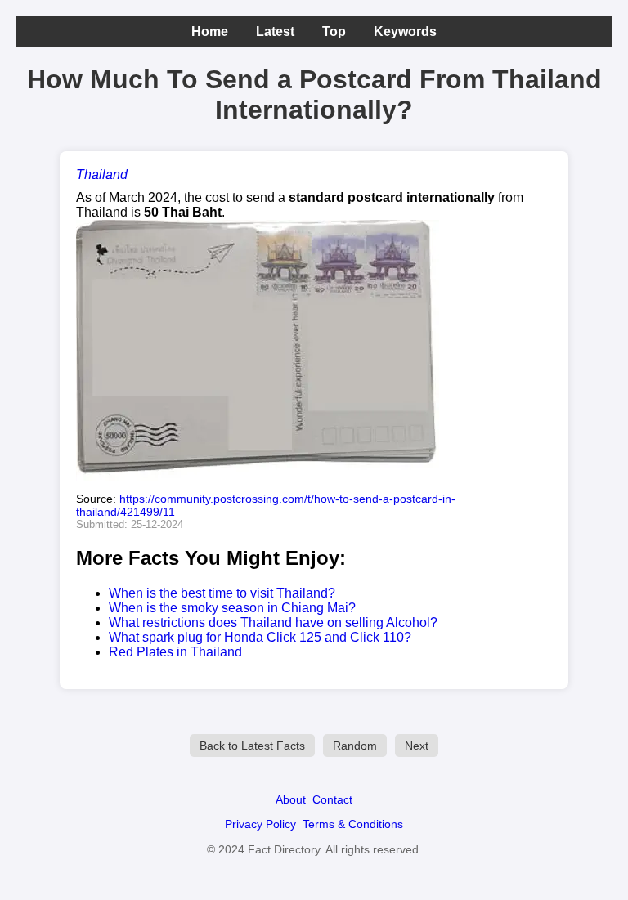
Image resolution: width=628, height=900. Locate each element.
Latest (275, 31)
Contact (332, 799)
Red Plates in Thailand (175, 652)
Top (334, 31)
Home (209, 31)
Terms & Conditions (353, 824)
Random (355, 745)
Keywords (405, 31)
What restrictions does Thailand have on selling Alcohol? (273, 622)
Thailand (102, 174)
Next (416, 745)
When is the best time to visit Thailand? (222, 593)
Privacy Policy (260, 824)
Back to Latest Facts (252, 745)
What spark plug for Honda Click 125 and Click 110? (260, 637)
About (291, 799)
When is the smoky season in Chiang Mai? (232, 608)
